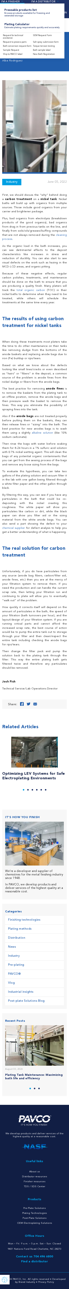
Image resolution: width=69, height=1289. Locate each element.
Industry (12, 181)
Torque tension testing (44, 46)
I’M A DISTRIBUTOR (43, 1)
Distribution (16, 937)
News (12, 946)
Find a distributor (34, 1261)
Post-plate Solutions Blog (26, 1001)
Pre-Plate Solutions (34, 1208)
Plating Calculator (32, 26)
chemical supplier (13, 528)
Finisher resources (34, 1181)
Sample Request (11, 50)
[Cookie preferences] (5, 1279)
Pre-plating (16, 964)
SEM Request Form (42, 35)
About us (34, 1171)
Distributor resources (34, 1176)
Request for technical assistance (13, 36)
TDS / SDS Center (34, 1186)
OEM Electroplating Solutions (34, 1223)
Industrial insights (20, 992)
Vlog (11, 983)
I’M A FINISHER (10, 1)
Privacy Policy (46, 1282)
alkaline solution (42, 433)
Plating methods (20, 928)
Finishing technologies (24, 919)
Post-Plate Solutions (34, 1218)
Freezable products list (27, 13)
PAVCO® (14, 973)
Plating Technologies (34, 1213)
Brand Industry (27, 1282)
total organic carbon (31, 290)
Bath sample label (42, 50)
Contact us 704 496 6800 (34, 1256)
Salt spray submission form (46, 42)
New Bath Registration (44, 54)
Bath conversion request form (17, 46)
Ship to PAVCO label (12, 54)
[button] (23, 790)
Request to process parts (14, 42)
